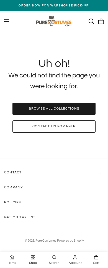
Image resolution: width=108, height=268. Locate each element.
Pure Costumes (45, 240)
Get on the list (19, 217)
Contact (13, 172)
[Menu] (6, 21)
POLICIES (12, 202)
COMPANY (13, 187)
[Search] (91, 21)
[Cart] (101, 21)
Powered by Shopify (70, 240)
